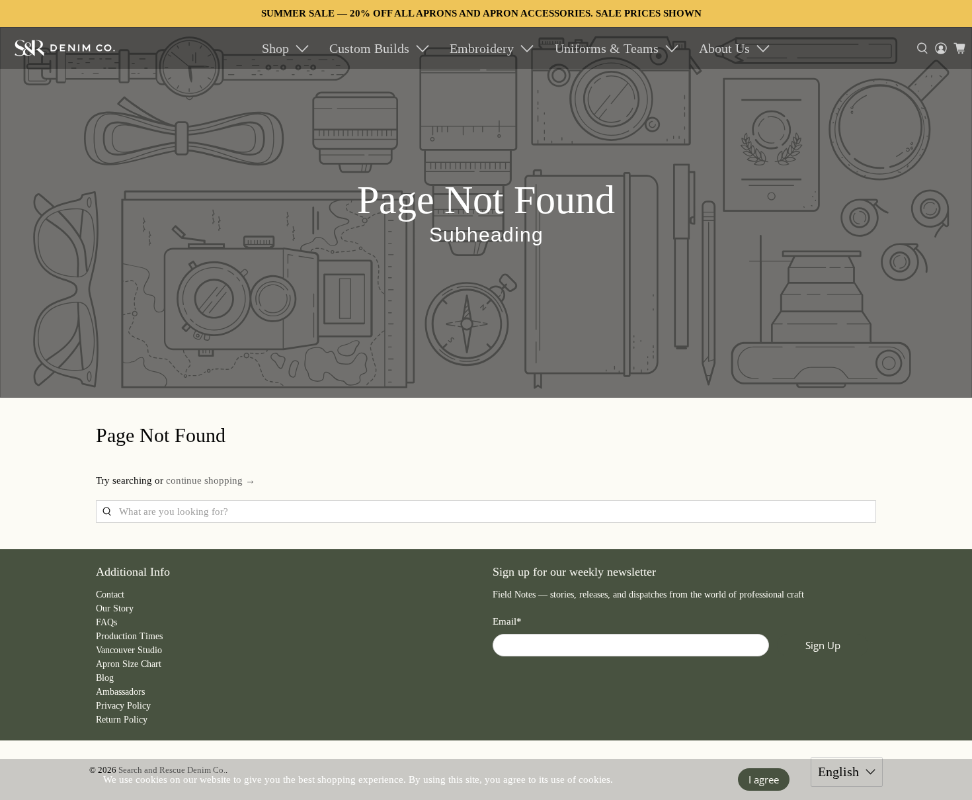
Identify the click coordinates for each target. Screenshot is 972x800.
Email (507, 621)
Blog (105, 678)
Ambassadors (120, 692)
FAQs (106, 622)
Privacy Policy (123, 706)
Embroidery (482, 48)
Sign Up (822, 645)
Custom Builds (369, 48)
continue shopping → (210, 480)
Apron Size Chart (128, 664)
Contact (110, 595)
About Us (724, 48)
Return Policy (121, 720)
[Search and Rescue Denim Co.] (65, 48)
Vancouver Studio (129, 650)
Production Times (129, 636)
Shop (275, 48)
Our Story (115, 608)
